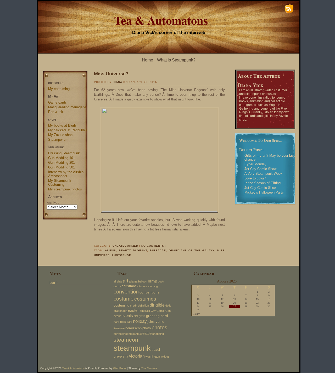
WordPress (119, 368)
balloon (142, 281)
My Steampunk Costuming (59, 182)
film (136, 316)
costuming (121, 305)
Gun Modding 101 (61, 158)
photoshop (121, 255)
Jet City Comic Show (260, 169)
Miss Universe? (111, 73)
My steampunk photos (65, 189)
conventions (149, 292)
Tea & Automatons (161, 20)
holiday (140, 321)
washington (153, 356)
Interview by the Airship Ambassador (65, 174)
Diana (117, 82)
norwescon (133, 328)
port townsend (123, 333)
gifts (142, 316)
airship (118, 281)
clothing (153, 286)
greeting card (157, 316)
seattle (146, 333)
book (161, 281)
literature (119, 328)
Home (147, 60)
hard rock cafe (123, 321)
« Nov (196, 314)
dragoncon (120, 310)
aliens (110, 250)
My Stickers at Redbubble (67, 130)
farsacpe (158, 250)
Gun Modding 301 (61, 167)
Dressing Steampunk (64, 153)
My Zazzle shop (60, 135)
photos (159, 327)
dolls (168, 305)
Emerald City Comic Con (155, 310)
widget (165, 356)
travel (156, 350)
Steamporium (58, 140)
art (125, 281)
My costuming (59, 89)
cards (117, 286)
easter (133, 310)
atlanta (133, 281)
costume (123, 299)
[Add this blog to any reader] (289, 12)
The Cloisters (149, 368)
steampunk (132, 348)
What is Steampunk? (176, 60)
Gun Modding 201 (61, 163)
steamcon (126, 340)
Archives (53, 203)
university (121, 356)
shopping (158, 333)
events (127, 315)
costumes (145, 299)
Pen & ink (55, 112)
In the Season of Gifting (262, 183)
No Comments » (154, 245)
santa (135, 333)
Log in (53, 283)
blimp (152, 281)
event (117, 316)
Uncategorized (125, 245)
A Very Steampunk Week (263, 174)
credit (133, 305)
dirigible (157, 305)
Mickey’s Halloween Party (264, 192)
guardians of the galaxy (192, 250)
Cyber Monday (255, 164)
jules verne (156, 322)
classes (142, 286)
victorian (137, 356)
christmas (129, 286)
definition (143, 305)
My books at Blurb (62, 125)
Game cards (57, 102)
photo (146, 328)
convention (126, 292)
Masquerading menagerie (67, 107)
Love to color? (255, 178)
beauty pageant (133, 250)
